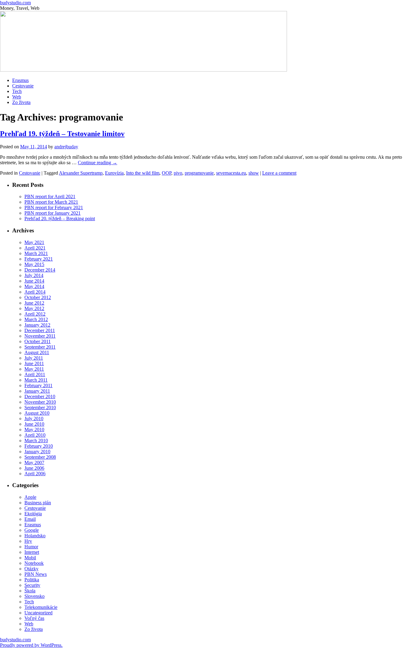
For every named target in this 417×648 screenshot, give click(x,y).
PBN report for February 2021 (53, 207)
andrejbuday (66, 146)
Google (31, 530)
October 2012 (37, 297)
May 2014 (34, 286)
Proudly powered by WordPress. (31, 645)
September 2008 (40, 457)
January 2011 (37, 391)
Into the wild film (142, 173)
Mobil (30, 557)
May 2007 (34, 462)
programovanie (199, 173)
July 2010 (33, 418)
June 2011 (34, 363)
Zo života (21, 102)
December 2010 (39, 396)
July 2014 (33, 275)
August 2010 (36, 413)
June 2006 (34, 468)
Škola (29, 590)
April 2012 (34, 314)
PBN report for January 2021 (52, 213)
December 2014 (39, 269)
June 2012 (34, 302)
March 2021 (36, 253)
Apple (30, 497)
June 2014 (34, 280)
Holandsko (34, 535)
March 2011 (36, 380)
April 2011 (34, 374)
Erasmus (20, 80)
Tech (17, 91)
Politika (31, 579)
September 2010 (40, 407)
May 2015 (34, 264)
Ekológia (33, 513)
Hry (28, 541)
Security (32, 585)
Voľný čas (34, 618)
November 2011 (40, 336)
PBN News (35, 574)
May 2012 (34, 308)
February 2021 (38, 258)
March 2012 (36, 319)
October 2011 (37, 341)
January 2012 (37, 325)
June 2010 (34, 424)
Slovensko (34, 596)
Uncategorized (38, 612)
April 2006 (34, 473)
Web (16, 96)
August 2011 (36, 352)
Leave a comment (279, 173)
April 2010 (34, 435)
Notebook (34, 563)
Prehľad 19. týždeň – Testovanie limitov (62, 134)
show (253, 173)
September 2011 (40, 347)
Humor (31, 546)
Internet (31, 552)
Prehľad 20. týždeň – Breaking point (59, 218)
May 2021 (34, 242)
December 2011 (39, 330)
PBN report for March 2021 (51, 202)
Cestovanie (23, 85)
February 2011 (38, 385)
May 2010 (34, 429)
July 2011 (33, 358)
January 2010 (37, 451)
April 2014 (34, 291)
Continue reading (97, 162)
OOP (166, 173)
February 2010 (38, 446)
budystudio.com (15, 2)
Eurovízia (114, 173)
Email (30, 519)
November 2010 (40, 402)
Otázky (31, 568)
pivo (178, 173)
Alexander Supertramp (81, 173)
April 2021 (34, 247)
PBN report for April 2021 (49, 196)
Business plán (37, 502)
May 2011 (34, 369)
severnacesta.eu (231, 173)
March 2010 (36, 440)
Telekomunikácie (40, 607)
